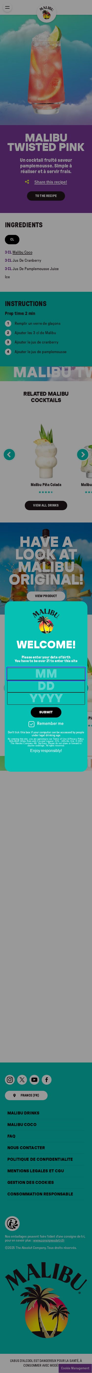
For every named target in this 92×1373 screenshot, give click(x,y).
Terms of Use (60, 739)
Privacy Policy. (76, 739)
